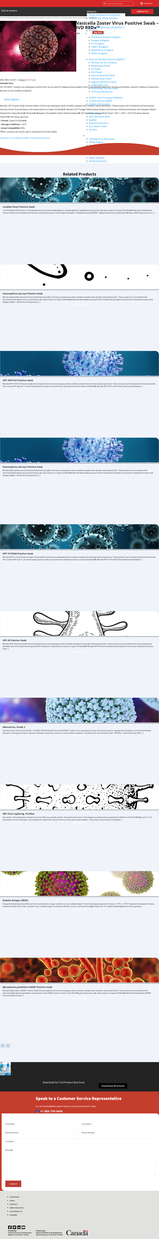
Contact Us (142, 11)
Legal (12, 1201)
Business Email (11, 1132)
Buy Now (98, 32)
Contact (14, 1204)
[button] (2, 1045)
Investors (14, 1197)
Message (9, 1150)
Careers (13, 1215)
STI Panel (56, 18)
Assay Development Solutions (104, 14)
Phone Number (88, 1132)
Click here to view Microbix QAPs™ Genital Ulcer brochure (25, 138)
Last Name (86, 1124)
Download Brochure (112, 1086)
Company (9, 1141)
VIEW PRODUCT (79, 215)
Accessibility (16, 1211)
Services (91, 11)
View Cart (148, 3)
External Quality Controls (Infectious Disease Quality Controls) (29, 18)
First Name (10, 1124)
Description (11, 99)
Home (2, 18)
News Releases (17, 1208)
